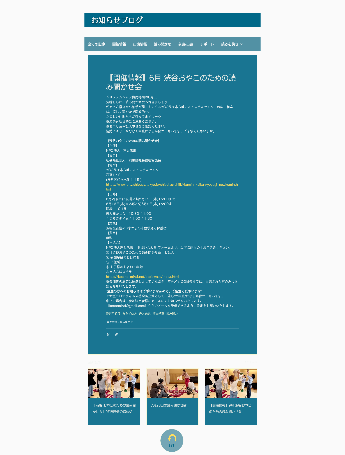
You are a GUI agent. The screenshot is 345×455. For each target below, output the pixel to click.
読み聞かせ (162, 44)
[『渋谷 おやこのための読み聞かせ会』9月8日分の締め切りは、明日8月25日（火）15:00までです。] (114, 383)
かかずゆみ (130, 313)
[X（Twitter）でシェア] (107, 334)
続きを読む (229, 44)
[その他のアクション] (237, 68)
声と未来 (145, 313)
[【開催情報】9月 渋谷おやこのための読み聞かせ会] (231, 383)
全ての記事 (96, 44)
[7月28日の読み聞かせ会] (173, 383)
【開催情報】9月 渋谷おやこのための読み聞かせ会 (230, 408)
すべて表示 (250, 362)
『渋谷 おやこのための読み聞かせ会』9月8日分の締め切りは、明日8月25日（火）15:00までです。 (114, 409)
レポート (207, 44)
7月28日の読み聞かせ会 (169, 405)
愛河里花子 (113, 313)
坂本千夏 (158, 313)
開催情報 (119, 44)
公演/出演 (185, 44)
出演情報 (140, 44)
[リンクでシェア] (116, 334)
